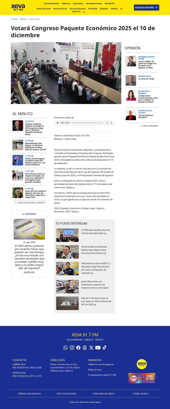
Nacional (78, 3)
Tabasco (66, 3)
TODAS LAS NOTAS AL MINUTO (31, 202)
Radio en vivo (94, 369)
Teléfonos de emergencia (101, 364)
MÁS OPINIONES (150, 126)
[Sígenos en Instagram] (72, 347)
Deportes (109, 3)
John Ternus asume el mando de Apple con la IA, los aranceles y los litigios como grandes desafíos (35, 178)
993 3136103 (18, 367)
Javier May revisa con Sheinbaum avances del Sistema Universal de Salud (94, 284)
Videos (114, 8)
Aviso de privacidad (66, 393)
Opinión (92, 8)
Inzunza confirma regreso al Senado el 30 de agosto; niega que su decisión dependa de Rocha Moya (34, 129)
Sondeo (104, 8)
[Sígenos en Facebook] (78, 347)
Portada (14, 19)
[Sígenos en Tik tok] (104, 347)
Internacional (94, 3)
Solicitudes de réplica (103, 393)
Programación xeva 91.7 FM (102, 374)
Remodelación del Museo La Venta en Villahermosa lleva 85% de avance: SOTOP (35, 146)
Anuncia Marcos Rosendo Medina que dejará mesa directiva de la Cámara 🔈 (94, 250)
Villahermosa (51, 3)
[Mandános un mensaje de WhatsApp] (65, 347)
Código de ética (140, 393)
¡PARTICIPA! (29, 272)
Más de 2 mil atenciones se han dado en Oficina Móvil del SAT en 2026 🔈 (96, 301)
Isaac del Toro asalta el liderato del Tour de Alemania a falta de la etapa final (35, 194)
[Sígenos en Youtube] (98, 347)
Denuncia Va (60, 8)
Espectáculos (44, 8)
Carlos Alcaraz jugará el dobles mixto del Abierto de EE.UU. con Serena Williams (35, 161)
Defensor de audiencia (29, 393)
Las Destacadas (77, 8)
